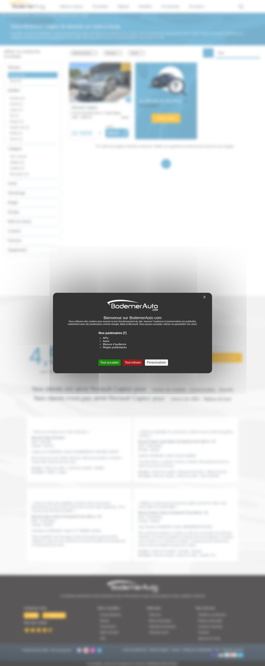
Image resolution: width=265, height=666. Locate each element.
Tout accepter (109, 362)
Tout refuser (133, 362)
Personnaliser (156, 362)
